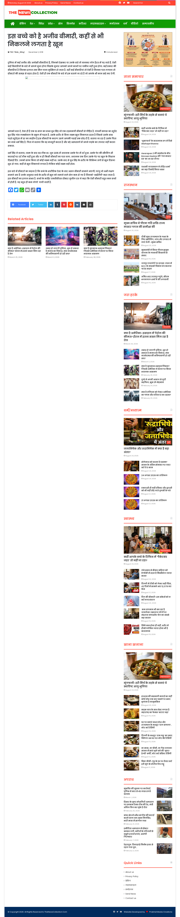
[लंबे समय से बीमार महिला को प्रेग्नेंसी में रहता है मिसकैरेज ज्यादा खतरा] (131, 574)
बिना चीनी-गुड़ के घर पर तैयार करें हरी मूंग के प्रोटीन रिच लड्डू (156, 762)
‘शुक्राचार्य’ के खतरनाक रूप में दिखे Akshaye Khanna (156, 142)
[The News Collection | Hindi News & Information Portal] (33, 12)
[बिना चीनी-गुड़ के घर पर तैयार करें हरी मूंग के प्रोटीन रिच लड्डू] (131, 765)
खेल (60, 23)
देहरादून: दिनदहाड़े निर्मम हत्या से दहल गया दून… (138, 846)
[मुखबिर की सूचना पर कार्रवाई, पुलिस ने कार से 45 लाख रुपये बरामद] (164, 792)
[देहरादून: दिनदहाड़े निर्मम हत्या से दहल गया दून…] (164, 848)
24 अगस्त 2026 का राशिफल (154, 475)
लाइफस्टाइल (97, 23)
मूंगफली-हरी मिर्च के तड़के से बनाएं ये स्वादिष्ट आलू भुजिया (145, 116)
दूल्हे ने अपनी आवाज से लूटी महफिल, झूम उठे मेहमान (153, 381)
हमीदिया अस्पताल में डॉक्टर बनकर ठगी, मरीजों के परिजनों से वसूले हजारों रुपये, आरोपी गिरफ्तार (138, 832)
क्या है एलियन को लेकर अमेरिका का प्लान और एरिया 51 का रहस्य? (156, 393)
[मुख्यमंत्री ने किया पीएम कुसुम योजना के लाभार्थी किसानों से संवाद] (131, 254)
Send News (65, 3)
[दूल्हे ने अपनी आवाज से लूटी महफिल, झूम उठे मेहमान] (131, 383)
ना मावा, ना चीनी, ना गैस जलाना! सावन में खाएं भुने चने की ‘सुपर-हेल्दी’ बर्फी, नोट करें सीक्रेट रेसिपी (156, 751)
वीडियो (134, 23)
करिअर (82, 23)
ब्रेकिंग (22, 23)
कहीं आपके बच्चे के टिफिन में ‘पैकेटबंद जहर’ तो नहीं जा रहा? (155, 130)
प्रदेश (50, 23)
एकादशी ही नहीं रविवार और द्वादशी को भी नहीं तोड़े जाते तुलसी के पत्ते (156, 489)
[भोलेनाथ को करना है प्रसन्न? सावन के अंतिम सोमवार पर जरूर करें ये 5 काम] (131, 466)
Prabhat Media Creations (160, 912)
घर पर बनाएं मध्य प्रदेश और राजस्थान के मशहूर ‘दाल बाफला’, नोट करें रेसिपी (156, 725)
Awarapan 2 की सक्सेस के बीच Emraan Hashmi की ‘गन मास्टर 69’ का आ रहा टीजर (156, 156)
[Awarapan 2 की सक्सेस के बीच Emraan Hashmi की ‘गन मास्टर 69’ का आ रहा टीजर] (131, 157)
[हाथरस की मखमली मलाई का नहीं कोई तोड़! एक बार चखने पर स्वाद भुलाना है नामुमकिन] (131, 700)
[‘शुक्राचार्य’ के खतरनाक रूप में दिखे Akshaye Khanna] (131, 145)
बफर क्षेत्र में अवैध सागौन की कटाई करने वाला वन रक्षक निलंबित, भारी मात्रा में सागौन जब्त (139, 818)
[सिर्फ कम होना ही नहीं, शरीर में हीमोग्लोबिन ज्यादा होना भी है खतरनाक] (131, 629)
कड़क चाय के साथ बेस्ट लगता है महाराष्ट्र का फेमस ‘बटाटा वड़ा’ (155, 711)
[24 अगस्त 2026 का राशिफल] (131, 479)
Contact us (78, 3)
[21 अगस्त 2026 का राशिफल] (131, 504)
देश (31, 23)
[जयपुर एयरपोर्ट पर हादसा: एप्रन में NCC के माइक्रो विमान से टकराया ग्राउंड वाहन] (131, 267)
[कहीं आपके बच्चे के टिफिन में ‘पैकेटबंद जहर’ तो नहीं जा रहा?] (131, 132)
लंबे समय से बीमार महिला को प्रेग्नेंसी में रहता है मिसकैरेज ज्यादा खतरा (156, 573)
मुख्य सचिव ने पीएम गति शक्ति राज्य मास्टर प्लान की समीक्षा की (144, 224)
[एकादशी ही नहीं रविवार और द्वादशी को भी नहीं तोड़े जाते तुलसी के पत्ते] (131, 492)
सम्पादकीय (148, 23)
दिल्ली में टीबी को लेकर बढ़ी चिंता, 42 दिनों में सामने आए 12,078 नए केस (156, 586)
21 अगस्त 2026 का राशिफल (154, 500)
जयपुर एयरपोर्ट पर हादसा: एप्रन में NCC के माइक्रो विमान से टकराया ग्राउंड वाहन (156, 266)
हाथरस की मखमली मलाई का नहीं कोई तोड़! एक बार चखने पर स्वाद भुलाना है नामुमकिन (156, 699)
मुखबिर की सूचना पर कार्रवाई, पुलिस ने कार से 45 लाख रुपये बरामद (137, 791)
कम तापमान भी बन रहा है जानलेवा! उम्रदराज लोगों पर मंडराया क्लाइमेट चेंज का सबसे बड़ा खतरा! (155, 613)
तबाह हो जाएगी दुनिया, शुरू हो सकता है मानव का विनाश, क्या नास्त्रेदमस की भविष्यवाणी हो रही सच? (62, 251)
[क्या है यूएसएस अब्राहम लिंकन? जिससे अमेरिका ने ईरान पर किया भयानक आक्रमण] (100, 236)
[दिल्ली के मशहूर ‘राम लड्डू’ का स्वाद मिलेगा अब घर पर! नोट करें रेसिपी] (131, 739)
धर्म (125, 23)
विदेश (41, 23)
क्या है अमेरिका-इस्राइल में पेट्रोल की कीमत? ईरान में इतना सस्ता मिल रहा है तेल (24, 251)
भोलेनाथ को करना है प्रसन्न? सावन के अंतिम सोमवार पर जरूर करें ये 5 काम (155, 465)
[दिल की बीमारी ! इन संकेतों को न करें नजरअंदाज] (131, 601)
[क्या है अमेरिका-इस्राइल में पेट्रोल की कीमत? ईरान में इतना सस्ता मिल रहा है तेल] (24, 236)
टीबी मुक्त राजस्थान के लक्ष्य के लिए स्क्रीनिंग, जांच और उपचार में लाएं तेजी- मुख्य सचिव (156, 239)
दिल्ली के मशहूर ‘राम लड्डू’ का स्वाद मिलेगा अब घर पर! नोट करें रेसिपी (156, 737)
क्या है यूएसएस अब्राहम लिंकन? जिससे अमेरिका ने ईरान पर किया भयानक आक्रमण (98, 251)
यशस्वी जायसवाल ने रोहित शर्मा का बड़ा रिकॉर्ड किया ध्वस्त (155, 168)
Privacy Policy (51, 3)
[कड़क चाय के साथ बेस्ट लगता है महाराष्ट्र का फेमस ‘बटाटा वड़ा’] (131, 713)
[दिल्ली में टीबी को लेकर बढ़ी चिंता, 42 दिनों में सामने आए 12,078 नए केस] (131, 587)
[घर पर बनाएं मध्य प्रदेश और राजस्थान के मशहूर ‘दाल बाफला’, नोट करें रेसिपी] (131, 726)
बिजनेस (71, 23)
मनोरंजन (114, 23)
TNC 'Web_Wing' (17, 52)
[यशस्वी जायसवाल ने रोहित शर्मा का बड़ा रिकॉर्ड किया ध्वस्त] (131, 170)
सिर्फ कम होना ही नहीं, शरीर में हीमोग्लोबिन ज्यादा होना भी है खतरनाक (155, 628)
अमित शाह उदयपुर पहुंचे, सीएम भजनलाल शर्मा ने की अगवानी (155, 278)
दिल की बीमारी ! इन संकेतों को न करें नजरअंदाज (156, 598)
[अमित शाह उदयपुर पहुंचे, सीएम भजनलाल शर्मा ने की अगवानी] (131, 280)
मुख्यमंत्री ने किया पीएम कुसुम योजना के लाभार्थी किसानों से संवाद (155, 253)
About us (38, 3)
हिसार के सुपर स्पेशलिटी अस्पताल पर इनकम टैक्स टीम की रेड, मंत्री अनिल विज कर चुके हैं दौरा (139, 804)
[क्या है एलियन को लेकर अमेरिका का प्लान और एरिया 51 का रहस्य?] (131, 396)
